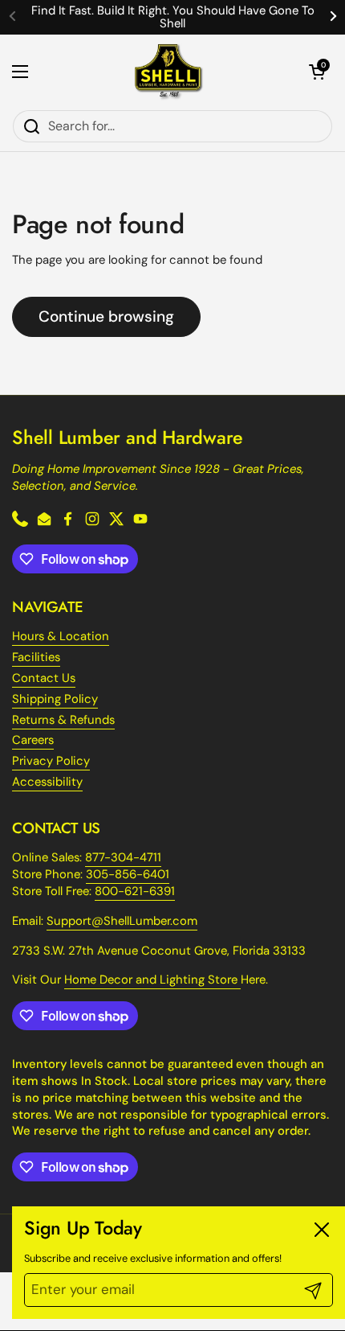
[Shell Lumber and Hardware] (169, 72)
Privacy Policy (51, 761)
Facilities (36, 657)
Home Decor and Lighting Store (152, 980)
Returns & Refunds (63, 720)
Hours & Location (60, 636)
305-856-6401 (127, 874)
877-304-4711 (123, 857)
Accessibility (47, 782)
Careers (33, 740)
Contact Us (43, 678)
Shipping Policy (55, 699)
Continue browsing (106, 316)
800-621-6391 (135, 891)
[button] (317, 71)
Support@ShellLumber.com (122, 921)
